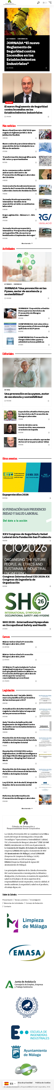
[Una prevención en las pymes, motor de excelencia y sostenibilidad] (27, 372)
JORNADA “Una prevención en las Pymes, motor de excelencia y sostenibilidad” (25, 291)
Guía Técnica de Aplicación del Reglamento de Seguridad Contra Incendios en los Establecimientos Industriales (19, 725)
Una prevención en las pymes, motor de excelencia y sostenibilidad (26, 395)
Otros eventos (10, 458)
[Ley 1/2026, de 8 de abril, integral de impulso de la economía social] (45, 786)
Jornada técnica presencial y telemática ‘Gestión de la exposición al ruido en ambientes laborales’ (18, 203)
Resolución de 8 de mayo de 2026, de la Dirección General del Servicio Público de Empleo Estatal (20, 740)
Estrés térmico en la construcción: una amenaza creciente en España (31, 427)
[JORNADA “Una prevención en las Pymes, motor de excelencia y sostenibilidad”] (27, 267)
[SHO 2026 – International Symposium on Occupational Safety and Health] (27, 605)
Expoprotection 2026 (16, 494)
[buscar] (38, 3)
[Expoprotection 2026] (27, 477)
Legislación (9, 690)
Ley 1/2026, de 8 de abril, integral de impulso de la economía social (20, 783)
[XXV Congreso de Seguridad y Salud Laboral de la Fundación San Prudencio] (27, 517)
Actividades (11, 38)
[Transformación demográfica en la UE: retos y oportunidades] (45, 161)
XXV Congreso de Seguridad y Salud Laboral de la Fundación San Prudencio (27, 535)
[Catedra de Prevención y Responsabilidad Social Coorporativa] (10, 2)
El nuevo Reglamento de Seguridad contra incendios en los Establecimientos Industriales (26, 109)
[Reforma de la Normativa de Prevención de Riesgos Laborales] (45, 800)
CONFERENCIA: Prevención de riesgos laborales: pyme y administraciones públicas (33, 339)
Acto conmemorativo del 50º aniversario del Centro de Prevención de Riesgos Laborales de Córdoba (19, 173)
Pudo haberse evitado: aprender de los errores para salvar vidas (34, 440)
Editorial (9, 103)
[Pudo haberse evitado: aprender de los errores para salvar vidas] (10, 442)
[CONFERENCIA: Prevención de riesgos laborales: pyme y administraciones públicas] (10, 341)
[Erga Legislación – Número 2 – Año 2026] (45, 219)
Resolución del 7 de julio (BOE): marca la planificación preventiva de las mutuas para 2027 (19, 697)
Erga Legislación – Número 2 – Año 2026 (19, 216)
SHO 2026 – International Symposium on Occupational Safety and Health (26, 623)
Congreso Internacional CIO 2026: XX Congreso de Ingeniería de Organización (26, 579)
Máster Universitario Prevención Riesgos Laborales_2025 (18, 655)
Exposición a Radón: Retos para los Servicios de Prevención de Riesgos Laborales (33, 413)
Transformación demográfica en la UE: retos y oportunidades (19, 158)
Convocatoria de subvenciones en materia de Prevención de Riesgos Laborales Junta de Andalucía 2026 (20, 188)
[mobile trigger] (49, 3)
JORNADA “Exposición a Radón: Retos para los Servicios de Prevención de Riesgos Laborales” (33, 312)
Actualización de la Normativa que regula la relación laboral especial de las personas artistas (19, 711)
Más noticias (9, 125)
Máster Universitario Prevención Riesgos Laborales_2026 (18, 643)
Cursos (6, 636)
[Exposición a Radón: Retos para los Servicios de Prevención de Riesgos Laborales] (10, 416)
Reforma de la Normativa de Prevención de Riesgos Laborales (19, 797)
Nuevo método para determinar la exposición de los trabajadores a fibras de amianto (19, 145)
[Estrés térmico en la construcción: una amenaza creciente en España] (10, 429)
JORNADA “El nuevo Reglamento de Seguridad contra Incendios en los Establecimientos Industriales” (23, 53)
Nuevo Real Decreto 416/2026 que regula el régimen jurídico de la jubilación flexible (19, 132)
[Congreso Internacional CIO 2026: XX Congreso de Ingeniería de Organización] (27, 559)
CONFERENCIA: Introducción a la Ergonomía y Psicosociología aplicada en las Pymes (33, 326)
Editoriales (8, 353)
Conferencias (22, 38)
